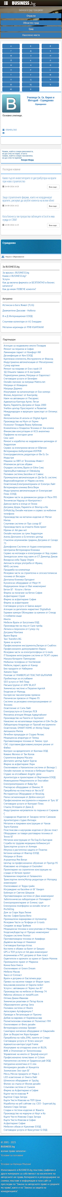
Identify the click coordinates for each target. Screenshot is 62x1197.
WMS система (11, 566)
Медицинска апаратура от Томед (21, 737)
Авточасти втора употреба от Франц (23, 563)
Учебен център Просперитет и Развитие (25, 408)
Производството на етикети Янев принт (25, 526)
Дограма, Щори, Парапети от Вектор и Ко (26, 507)
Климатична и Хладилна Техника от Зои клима (29, 428)
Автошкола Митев (13, 731)
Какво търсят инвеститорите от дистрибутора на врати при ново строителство (29, 179)
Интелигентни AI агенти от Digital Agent (25, 418)
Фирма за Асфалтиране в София (21, 1090)
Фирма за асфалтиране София (20, 599)
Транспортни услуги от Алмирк (20, 846)
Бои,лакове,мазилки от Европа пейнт (23, 984)
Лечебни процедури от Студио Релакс (24, 734)
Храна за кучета (12, 642)
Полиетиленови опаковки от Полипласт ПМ (27, 1021)
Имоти (7, 619)
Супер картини (12, 365)
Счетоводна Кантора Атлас (18, 945)
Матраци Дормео (13, 388)
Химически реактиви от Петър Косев (23, 1001)
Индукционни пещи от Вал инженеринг (25, 586)
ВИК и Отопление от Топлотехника (22, 1050)
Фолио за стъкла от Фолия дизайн (22, 1083)
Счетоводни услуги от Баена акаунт (22, 605)
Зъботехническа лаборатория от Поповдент (27, 899)
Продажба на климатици (17, 569)
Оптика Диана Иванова (16, 998)
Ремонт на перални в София (19, 348)
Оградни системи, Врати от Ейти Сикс (24, 467)
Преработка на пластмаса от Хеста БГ (24, 790)
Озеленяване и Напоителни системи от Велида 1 (30, 767)
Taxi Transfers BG (12, 638)
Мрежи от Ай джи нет (15, 530)
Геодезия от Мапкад (14, 691)
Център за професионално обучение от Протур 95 (31, 863)
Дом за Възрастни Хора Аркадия (21, 1034)
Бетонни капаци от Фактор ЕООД (21, 853)
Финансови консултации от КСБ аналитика (26, 431)
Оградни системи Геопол (17, 935)
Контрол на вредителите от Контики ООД (26, 750)
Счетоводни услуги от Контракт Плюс (24, 803)
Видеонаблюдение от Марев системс (24, 480)
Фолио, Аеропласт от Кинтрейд (20, 395)
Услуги (6, 279)
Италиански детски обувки (18, 464)
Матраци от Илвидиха (15, 385)
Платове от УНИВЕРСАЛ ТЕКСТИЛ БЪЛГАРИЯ (28, 675)
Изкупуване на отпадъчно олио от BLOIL (25, 1047)
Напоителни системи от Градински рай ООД (27, 1060)
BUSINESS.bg (8, 1146)
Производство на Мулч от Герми (21, 421)
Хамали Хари (11, 671)
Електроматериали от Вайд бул (20, 783)
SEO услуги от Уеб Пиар (16, 681)
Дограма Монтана (13, 632)
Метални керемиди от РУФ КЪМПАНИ (23, 327)
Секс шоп (9, 437)
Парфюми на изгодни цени (18, 434)
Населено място (31, 35)
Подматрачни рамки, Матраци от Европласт (27, 375)
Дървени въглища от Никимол (20, 942)
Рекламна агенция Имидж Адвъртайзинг (25, 714)
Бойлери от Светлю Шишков (19, 892)
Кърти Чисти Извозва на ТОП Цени (22, 1100)
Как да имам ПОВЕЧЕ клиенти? (19, 289)
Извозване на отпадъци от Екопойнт (23, 866)
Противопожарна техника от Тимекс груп (26, 741)
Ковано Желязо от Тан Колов (19, 754)
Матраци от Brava (13, 856)
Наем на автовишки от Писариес (21, 398)
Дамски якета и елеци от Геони (20, 503)
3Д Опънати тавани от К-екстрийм (22, 372)
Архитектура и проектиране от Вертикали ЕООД (30, 777)
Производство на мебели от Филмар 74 (25, 991)
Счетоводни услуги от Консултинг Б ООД (25, 1129)
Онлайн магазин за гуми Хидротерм (23, 533)
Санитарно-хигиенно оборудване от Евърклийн (29, 1031)
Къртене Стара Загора (15, 1096)
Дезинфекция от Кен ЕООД (18, 355)
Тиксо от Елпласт (13, 975)
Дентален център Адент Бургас (20, 760)
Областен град (31, 22)
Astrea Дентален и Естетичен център (23, 536)
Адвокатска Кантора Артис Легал (21, 401)
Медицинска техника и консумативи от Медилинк (30, 928)
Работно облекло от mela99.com (21, 994)
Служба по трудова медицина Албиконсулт (27, 843)
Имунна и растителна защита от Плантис (25, 849)
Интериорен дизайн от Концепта (21, 1067)
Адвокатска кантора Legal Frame (21, 1044)
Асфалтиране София (14, 1123)
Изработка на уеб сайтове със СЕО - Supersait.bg (30, 1103)
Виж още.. (53, 187)
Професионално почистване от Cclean (24, 1057)
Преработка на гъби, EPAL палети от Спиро (27, 1037)
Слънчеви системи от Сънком (19, 1087)
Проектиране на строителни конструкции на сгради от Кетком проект (27, 871)
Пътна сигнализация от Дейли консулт (24, 797)
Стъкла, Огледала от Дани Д (18, 806)
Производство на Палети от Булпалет (24, 718)
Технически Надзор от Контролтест (23, 500)
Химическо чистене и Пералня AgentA (24, 688)
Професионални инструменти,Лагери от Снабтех (30, 645)
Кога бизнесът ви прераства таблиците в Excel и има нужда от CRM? (28, 218)
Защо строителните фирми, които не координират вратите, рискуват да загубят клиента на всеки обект (28, 198)
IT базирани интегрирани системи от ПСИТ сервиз (31, 655)
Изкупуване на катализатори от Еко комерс (27, 391)
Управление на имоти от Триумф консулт (26, 1054)
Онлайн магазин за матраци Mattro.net (24, 381)
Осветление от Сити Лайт (17, 708)
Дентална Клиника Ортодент (19, 579)
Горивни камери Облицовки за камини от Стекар (30, 612)
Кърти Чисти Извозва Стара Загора (22, 1116)
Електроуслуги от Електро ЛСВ (20, 711)
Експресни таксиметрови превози (22, 694)
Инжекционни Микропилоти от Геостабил (26, 780)
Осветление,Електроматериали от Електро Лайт (29, 484)
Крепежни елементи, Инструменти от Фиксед (28, 358)
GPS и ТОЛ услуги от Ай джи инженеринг (26, 951)
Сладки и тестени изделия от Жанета (24, 1110)
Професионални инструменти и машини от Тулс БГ (31, 800)
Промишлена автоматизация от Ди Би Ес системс (30, 477)
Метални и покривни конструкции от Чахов (27, 823)
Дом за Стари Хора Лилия (17, 912)
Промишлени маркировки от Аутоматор (25, 919)
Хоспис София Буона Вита (17, 915)
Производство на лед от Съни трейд (23, 625)
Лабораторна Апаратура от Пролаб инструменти (30, 724)
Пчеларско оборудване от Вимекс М (23, 787)
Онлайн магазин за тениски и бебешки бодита (29, 770)
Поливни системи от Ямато (18, 1008)
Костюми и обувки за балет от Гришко (24, 948)
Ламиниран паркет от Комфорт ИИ (22, 352)
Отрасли (31, 15)
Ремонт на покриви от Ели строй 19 (23, 368)
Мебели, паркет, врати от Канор (21, 665)
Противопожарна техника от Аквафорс (24, 938)
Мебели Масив (12, 971)
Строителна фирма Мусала (18, 757)
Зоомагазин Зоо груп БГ (17, 1070)
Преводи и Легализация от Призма (22, 1014)
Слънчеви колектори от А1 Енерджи (21, 321)
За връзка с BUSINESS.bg (15, 272)
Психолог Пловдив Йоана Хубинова (23, 424)
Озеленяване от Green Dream (19, 968)
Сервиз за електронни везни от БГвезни (25, 447)
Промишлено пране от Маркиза (21, 961)
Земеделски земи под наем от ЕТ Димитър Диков (30, 556)
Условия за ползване (12, 1155)
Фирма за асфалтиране (16, 602)
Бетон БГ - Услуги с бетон (17, 589)
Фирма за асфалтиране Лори (19, 764)
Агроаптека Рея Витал (15, 859)
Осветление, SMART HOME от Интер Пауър (26, 727)
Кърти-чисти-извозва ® (16, 1093)
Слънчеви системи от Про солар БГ (22, 523)
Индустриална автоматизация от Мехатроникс (28, 362)
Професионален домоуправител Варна (25, 648)
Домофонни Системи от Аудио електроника (27, 546)
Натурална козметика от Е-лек (20, 1064)
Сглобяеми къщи (13, 615)
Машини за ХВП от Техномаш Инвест (24, 460)
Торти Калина (11, 826)
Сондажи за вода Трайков (17, 925)
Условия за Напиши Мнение (16, 1164)
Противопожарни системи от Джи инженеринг (29, 895)
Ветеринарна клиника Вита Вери (21, 487)
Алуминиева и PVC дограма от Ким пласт (26, 955)
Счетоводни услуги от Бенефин (20, 378)
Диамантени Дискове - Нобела (18, 310)
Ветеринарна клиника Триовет (20, 1027)
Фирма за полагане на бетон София (23, 592)
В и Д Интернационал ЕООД (17, 316)
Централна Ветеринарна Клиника (22, 549)
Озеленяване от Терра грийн (19, 886)
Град (31, 28)
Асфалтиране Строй (14, 596)
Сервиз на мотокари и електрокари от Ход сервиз (30, 553)
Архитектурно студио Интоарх (20, 820)
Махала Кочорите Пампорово (19, 658)
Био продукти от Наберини (18, 668)
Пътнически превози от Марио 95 (22, 698)
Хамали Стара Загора (15, 1106)
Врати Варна (10, 635)
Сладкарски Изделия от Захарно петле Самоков (30, 816)
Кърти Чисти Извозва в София (20, 1120)
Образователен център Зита (19, 1004)
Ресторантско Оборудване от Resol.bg (24, 793)
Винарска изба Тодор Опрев (19, 559)
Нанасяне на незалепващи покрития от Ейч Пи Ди (30, 721)
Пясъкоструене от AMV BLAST (20, 685)
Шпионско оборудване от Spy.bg (21, 1080)
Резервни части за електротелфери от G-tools (28, 652)
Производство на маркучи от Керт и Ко (24, 1113)
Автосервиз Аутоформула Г (18, 1011)
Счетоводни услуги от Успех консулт (23, 1040)
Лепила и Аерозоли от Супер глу (21, 629)
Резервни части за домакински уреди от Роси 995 (30, 497)
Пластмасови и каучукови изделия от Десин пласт (31, 830)
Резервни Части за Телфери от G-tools (24, 922)
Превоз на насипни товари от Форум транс (27, 981)
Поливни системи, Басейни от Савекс (24, 474)
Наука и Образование (14, 256)
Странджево (9, 243)
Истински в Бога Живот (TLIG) (18, 305)
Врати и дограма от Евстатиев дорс (22, 978)
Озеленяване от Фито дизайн (19, 1024)
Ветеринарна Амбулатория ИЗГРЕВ (22, 451)
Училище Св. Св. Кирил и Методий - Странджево (40, 99)
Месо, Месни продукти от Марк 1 (21, 1073)
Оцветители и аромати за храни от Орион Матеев (30, 958)
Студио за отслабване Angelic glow (22, 774)
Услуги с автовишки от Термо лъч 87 (23, 988)
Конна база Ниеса (13, 965)
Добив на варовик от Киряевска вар (23, 1017)
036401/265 (11, 129)
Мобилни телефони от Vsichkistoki (22, 661)
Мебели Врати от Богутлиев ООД (21, 622)
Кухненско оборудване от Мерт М (22, 582)
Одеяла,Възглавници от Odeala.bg (22, 470)
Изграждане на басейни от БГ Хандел (24, 889)
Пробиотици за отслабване (18, 678)
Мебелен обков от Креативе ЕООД (22, 1126)
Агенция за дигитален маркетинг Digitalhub (27, 609)
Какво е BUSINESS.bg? (14, 275)
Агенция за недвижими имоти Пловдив (25, 345)
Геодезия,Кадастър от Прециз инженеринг (26, 932)
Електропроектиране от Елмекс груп (23, 902)
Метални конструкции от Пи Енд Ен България (28, 839)
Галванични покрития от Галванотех (23, 876)
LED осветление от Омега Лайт (20, 1077)
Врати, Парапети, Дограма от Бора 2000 (25, 404)
